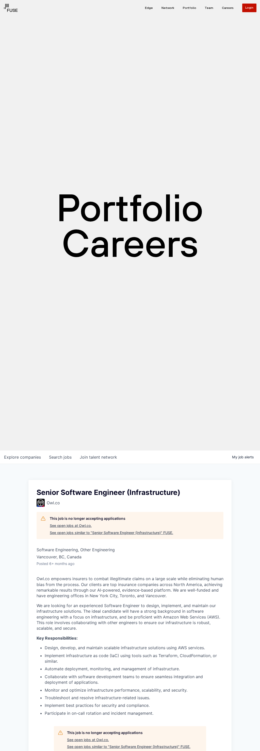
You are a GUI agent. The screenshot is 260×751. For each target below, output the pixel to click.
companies (22, 457)
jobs (60, 457)
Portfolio (189, 8)
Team (209, 8)
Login (249, 7)
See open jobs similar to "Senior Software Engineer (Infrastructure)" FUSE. (111, 532)
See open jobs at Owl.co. (71, 525)
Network (167, 8)
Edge (149, 8)
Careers (228, 8)
